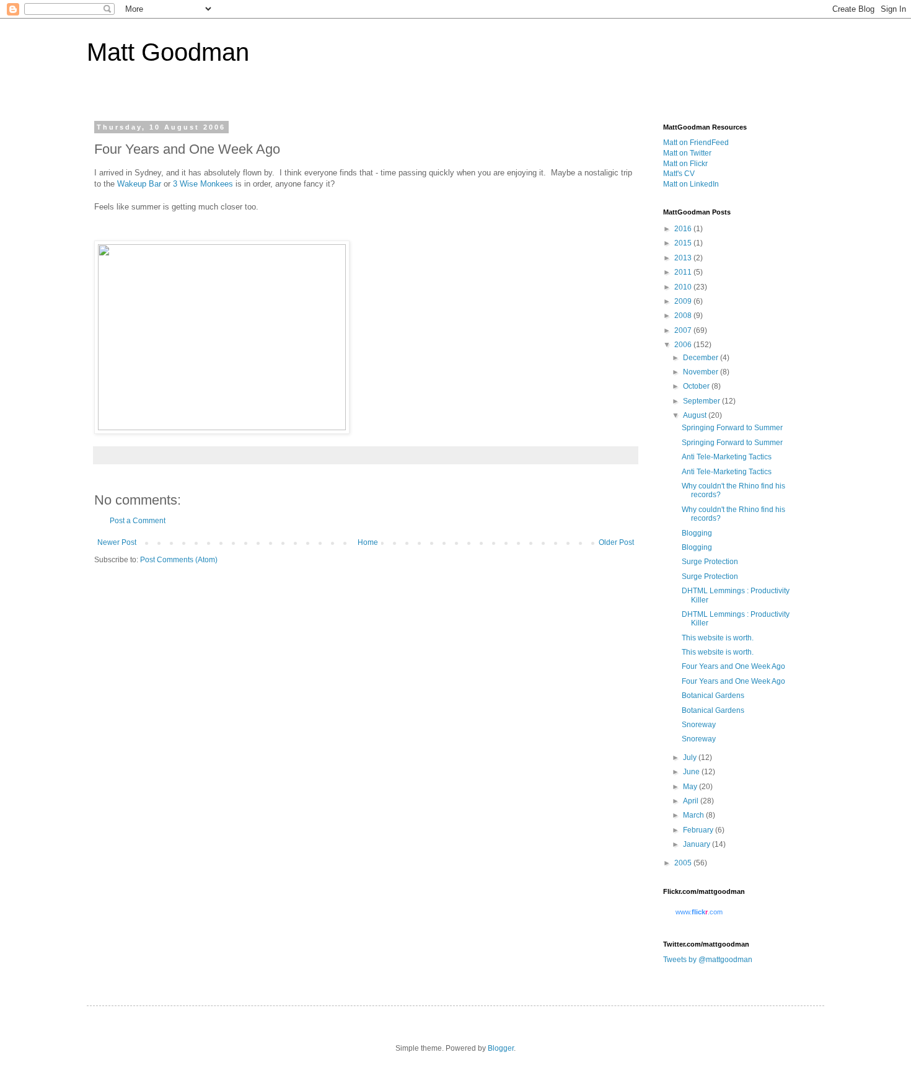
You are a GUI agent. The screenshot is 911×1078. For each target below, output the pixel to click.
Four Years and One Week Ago (733, 666)
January (697, 844)
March (694, 815)
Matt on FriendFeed (696, 142)
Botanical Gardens (713, 695)
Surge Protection (710, 561)
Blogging (697, 533)
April (691, 801)
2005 (683, 863)
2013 (683, 258)
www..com (699, 912)
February (699, 830)
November (701, 372)
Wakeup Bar (139, 183)
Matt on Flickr (685, 163)
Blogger (501, 1048)
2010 (683, 287)
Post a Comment (137, 520)
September (702, 401)
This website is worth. (718, 638)
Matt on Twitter (687, 153)
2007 (683, 330)
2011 (683, 272)
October (697, 386)
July (690, 757)
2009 (683, 301)
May (691, 786)
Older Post (616, 542)
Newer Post (116, 542)
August (695, 415)
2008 (683, 315)
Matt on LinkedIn (691, 184)
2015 (683, 243)
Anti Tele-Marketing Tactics (727, 457)
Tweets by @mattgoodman (707, 959)
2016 (683, 228)
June (692, 771)
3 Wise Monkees (203, 183)
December (701, 357)
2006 (683, 344)
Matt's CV (679, 173)
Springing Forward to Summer (732, 427)
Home (368, 542)
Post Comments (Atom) (179, 559)
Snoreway (699, 724)
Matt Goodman (168, 52)
